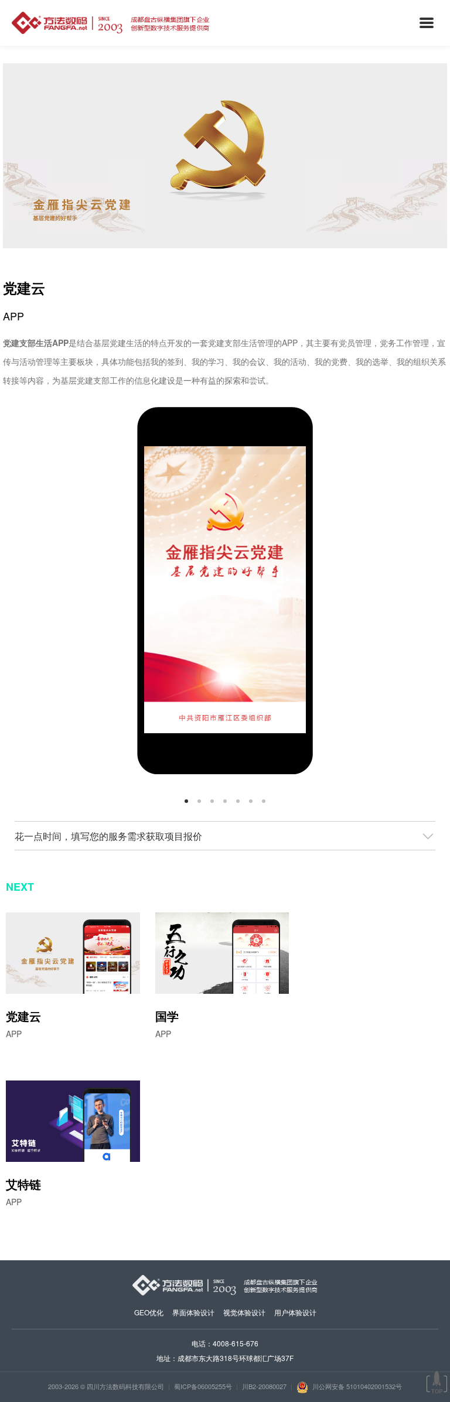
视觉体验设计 (244, 1312)
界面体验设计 (193, 1312)
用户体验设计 (295, 1312)
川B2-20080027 (264, 1386)
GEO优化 (148, 1312)
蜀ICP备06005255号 (203, 1386)
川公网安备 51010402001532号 (356, 1386)
